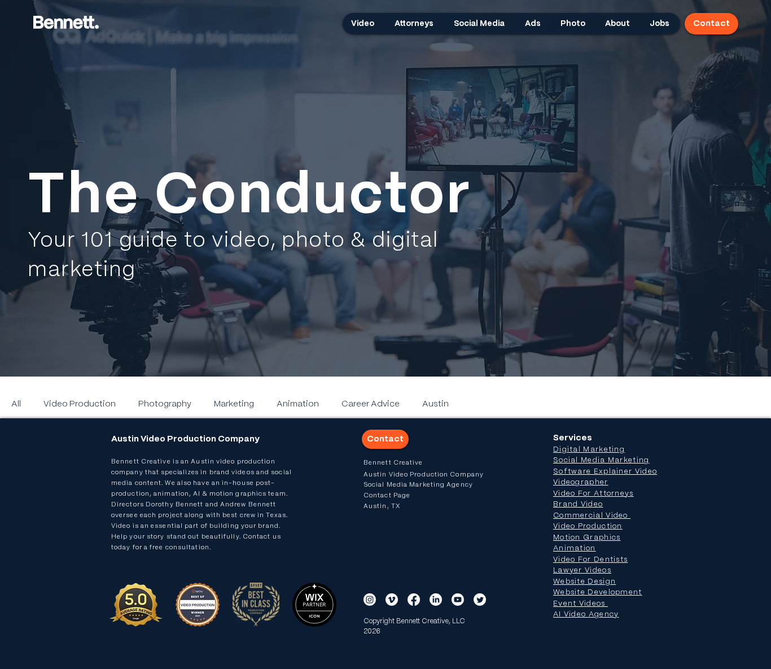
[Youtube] (458, 599)
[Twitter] (480, 599)
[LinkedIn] (436, 599)
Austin (435, 404)
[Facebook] (414, 599)
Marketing (234, 404)
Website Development (597, 592)
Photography (164, 404)
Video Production (79, 404)
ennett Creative (143, 462)
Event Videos (580, 603)
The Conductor (250, 197)
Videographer (580, 482)
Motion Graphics (587, 537)
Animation (298, 404)
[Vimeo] (392, 599)
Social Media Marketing (601, 460)
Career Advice (370, 404)
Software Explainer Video (605, 471)
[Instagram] (369, 599)
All (16, 404)
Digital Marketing (589, 449)
